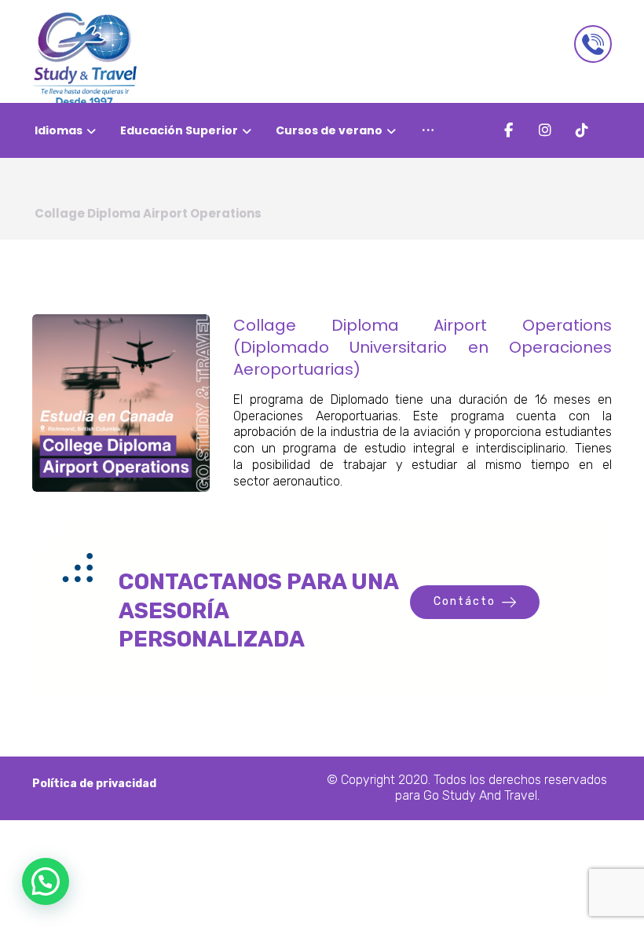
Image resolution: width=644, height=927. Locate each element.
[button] (428, 130)
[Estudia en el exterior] (85, 59)
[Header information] (593, 44)
